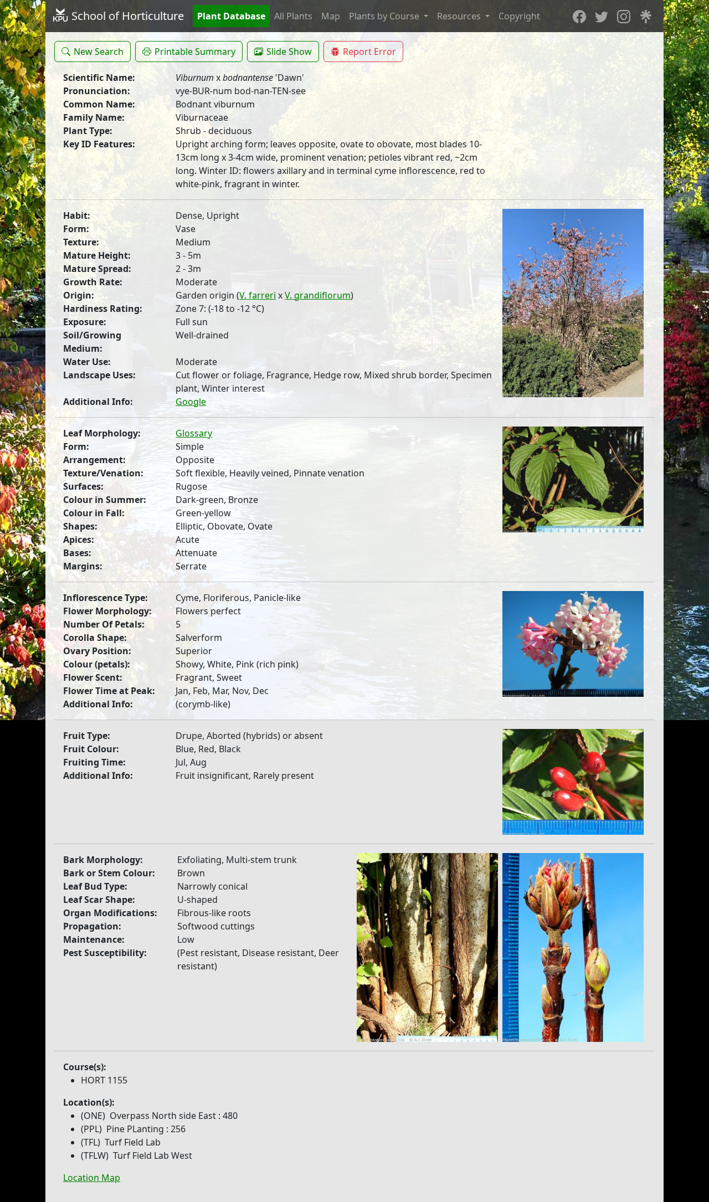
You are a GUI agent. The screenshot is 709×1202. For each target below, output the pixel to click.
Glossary (194, 433)
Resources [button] (460, 16)
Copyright (519, 16)
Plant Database (231, 16)
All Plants (293, 16)
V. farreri (257, 295)
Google (191, 401)
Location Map (91, 1178)
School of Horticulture (126, 15)
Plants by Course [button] (385, 16)
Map (330, 16)
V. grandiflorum (318, 295)
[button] (92, 51)
